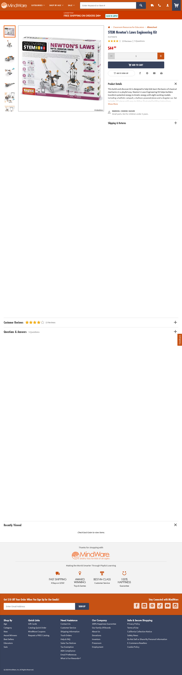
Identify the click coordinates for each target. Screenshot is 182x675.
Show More (113, 103)
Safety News (132, 635)
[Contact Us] (159, 5)
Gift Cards (32, 623)
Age (5, 623)
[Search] (141, 5)
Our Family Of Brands (101, 627)
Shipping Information (70, 631)
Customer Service (68, 627)
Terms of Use (132, 627)
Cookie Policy (133, 647)
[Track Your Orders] (152, 5)
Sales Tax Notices (68, 643)
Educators (8, 643)
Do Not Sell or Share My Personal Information (147, 639)
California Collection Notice (139, 631)
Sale (6, 647)
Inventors (96, 639)
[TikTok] (160, 605)
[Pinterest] (152, 605)
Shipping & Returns (117, 123)
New (6, 631)
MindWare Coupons (36, 631)
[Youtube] (168, 605)
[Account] (167, 5)
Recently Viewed (12, 525)
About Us (96, 631)
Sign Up (82, 606)
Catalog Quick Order (37, 627)
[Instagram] (175, 605)
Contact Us (65, 623)
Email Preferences (68, 654)
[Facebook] (136, 605)
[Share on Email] (154, 73)
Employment (97, 647)
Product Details (115, 84)
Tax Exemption (67, 647)
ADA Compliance (68, 650)
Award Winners (10, 635)
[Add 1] (160, 56)
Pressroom (96, 643)
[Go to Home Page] (109, 27)
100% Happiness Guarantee (104, 623)
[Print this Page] (161, 73)
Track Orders (66, 635)
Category (8, 627)
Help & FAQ (65, 639)
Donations (96, 635)
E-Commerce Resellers (137, 643)
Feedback (179, 339)
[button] (61, 68)
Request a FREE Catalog (38, 635)
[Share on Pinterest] (147, 73)
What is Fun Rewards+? (71, 658)
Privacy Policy (133, 623)
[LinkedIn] (144, 605)
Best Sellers (9, 639)
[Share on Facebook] (140, 73)
